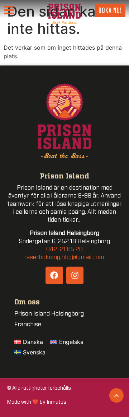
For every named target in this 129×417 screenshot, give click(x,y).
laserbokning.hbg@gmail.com (64, 257)
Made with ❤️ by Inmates (36, 402)
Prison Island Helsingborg (49, 314)
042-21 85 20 (64, 249)
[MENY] (11, 10)
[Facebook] (54, 275)
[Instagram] (74, 275)
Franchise (27, 324)
